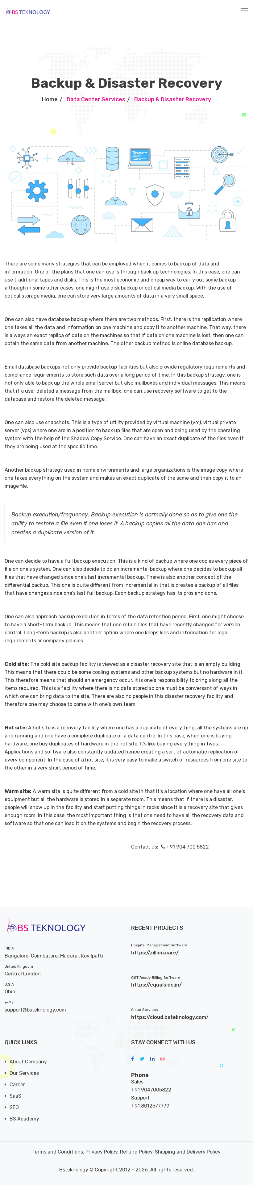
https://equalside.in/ (156, 985)
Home (50, 99)
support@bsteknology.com (35, 1010)
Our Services (24, 1073)
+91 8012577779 (150, 1106)
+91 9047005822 (151, 1090)
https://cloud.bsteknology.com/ (170, 1017)
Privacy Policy (101, 1152)
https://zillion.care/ (155, 953)
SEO (14, 1107)
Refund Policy (136, 1152)
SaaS (15, 1096)
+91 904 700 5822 (187, 847)
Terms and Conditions (57, 1152)
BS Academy (24, 1119)
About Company (28, 1062)
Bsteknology (73, 1170)
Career (17, 1084)
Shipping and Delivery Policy (188, 1152)
